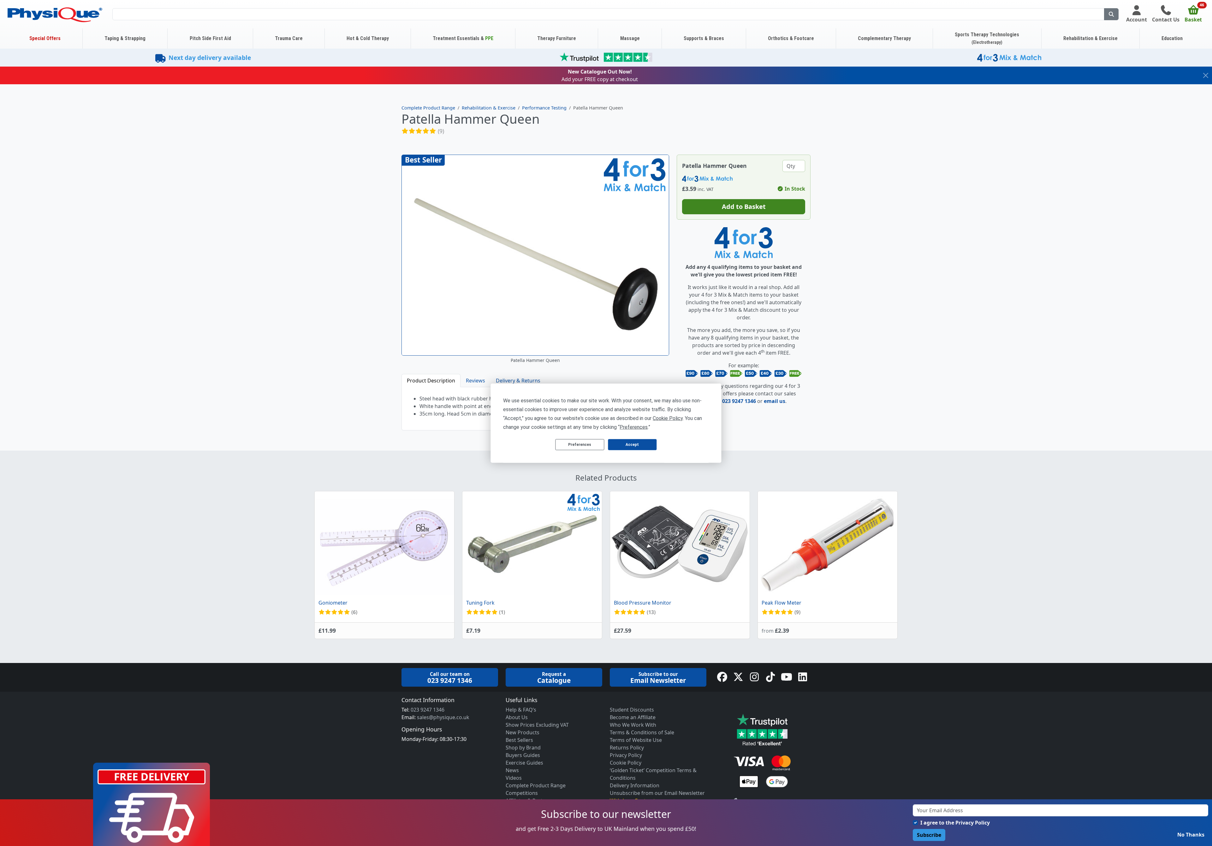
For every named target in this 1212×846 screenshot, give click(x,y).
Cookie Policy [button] (668, 418)
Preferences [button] (634, 427)
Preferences (579, 444)
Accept (632, 444)
